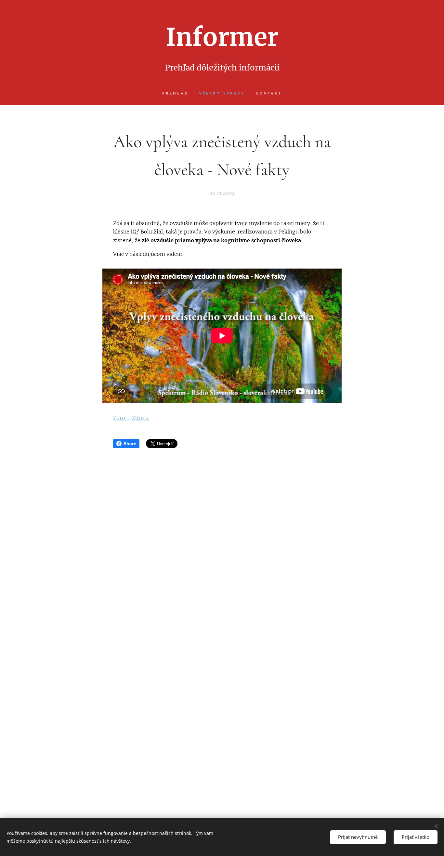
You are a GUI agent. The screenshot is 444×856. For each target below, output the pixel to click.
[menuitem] (178, 94)
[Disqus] (222, 542)
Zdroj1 (121, 418)
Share (130, 443)
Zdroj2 (140, 418)
